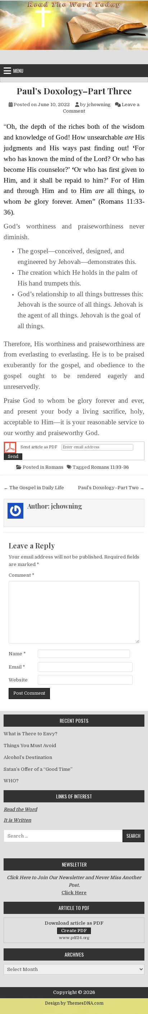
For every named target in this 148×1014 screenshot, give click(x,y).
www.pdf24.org (74, 937)
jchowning (99, 104)
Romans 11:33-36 (110, 467)
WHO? (11, 780)
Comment (21, 575)
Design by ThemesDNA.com (74, 1003)
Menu (18, 70)
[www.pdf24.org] (10, 447)
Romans (54, 467)
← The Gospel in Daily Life (34, 487)
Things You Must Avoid (30, 745)
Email (17, 667)
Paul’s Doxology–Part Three (74, 91)
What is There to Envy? (30, 733)
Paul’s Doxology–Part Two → (111, 487)
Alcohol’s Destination (28, 757)
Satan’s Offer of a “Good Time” (38, 769)
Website (18, 680)
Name (17, 653)
